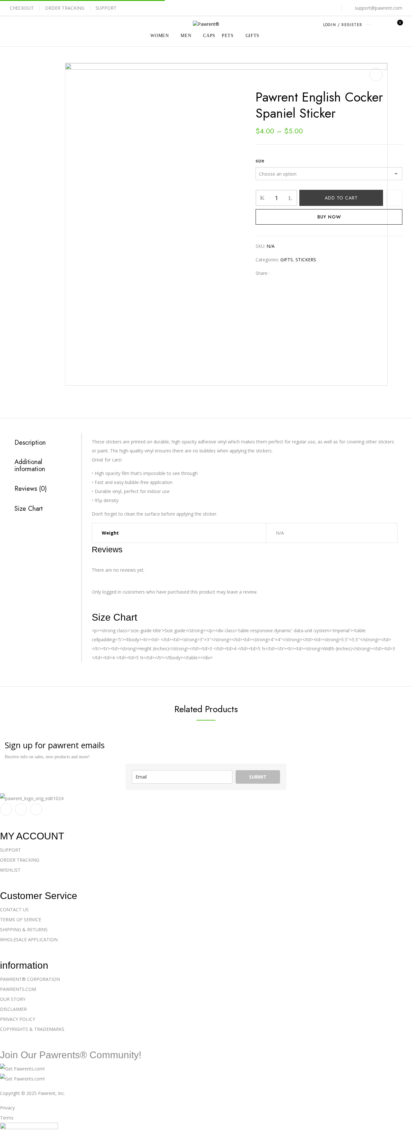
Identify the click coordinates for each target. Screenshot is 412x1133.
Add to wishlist (394, 198)
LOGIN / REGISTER (342, 25)
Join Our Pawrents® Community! (70, 1055)
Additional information (29, 466)
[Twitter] (288, 273)
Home (261, 83)
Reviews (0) (30, 488)
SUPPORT (106, 8)
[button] (397, 25)
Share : (263, 273)
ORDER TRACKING (64, 8)
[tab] (42, 442)
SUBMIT (258, 777)
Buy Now (329, 217)
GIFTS (281, 83)
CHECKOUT (22, 8)
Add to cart (341, 198)
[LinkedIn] (298, 273)
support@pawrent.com (378, 8)
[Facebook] (278, 273)
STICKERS (305, 83)
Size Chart (28, 508)
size (260, 160)
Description (30, 442)
